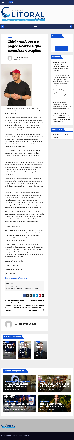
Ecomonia (7, 381)
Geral (9, 37)
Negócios (27, 381)
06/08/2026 (9, 409)
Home (54, 436)
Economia (14, 381)
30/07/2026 (45, 409)
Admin (52, 389)
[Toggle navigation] (35, 26)
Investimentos (44, 401)
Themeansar (4, 437)
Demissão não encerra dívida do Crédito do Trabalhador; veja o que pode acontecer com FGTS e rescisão (61, 66)
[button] (67, 26)
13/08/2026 (9, 389)
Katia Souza (18, 389)
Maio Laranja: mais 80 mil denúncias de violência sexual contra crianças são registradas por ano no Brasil (34, 305)
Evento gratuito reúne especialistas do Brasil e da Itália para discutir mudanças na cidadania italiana (14, 305)
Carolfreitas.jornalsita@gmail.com (16, 278)
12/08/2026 (45, 389)
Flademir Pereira (20, 409)
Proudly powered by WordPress (9, 435)
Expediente (69, 436)
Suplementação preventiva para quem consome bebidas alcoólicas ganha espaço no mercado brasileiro (61, 94)
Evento (42, 381)
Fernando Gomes (22, 57)
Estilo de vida (8, 401)
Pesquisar (56, 36)
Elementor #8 (61, 436)
